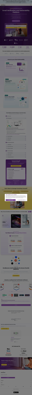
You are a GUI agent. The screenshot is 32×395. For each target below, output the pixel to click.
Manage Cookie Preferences (8, 198)
